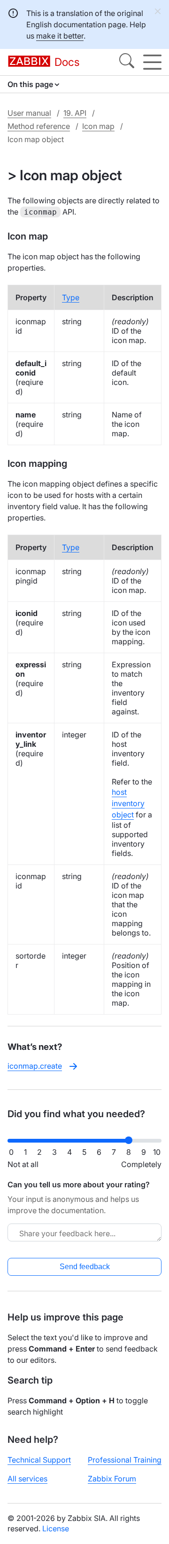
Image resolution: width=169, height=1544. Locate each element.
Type (70, 297)
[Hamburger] (152, 62)
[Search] (126, 62)
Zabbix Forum (112, 1478)
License (55, 1528)
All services (27, 1478)
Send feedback (85, 1267)
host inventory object (128, 803)
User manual (29, 113)
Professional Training (124, 1459)
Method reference (39, 126)
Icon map (98, 126)
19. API (74, 113)
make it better (60, 35)
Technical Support (39, 1459)
